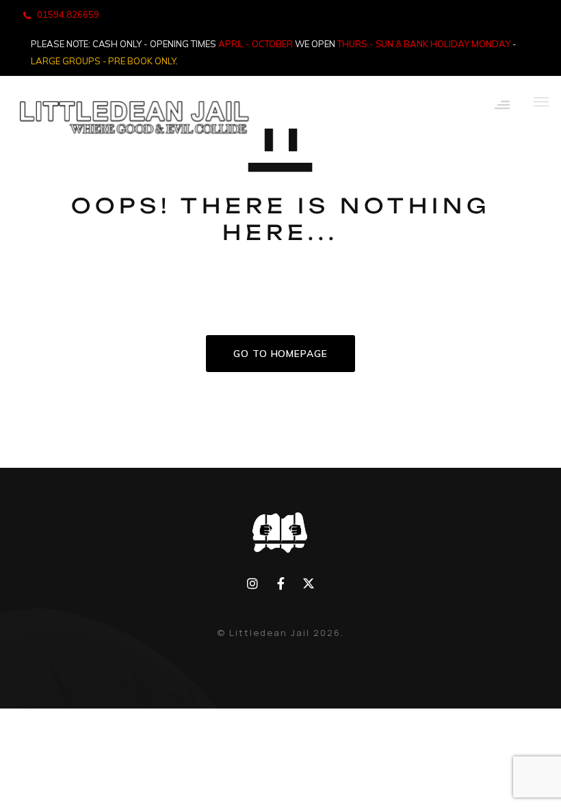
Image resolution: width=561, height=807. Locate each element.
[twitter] (308, 583)
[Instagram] (252, 583)
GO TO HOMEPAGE (280, 353)
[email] (281, 583)
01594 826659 (68, 14)
